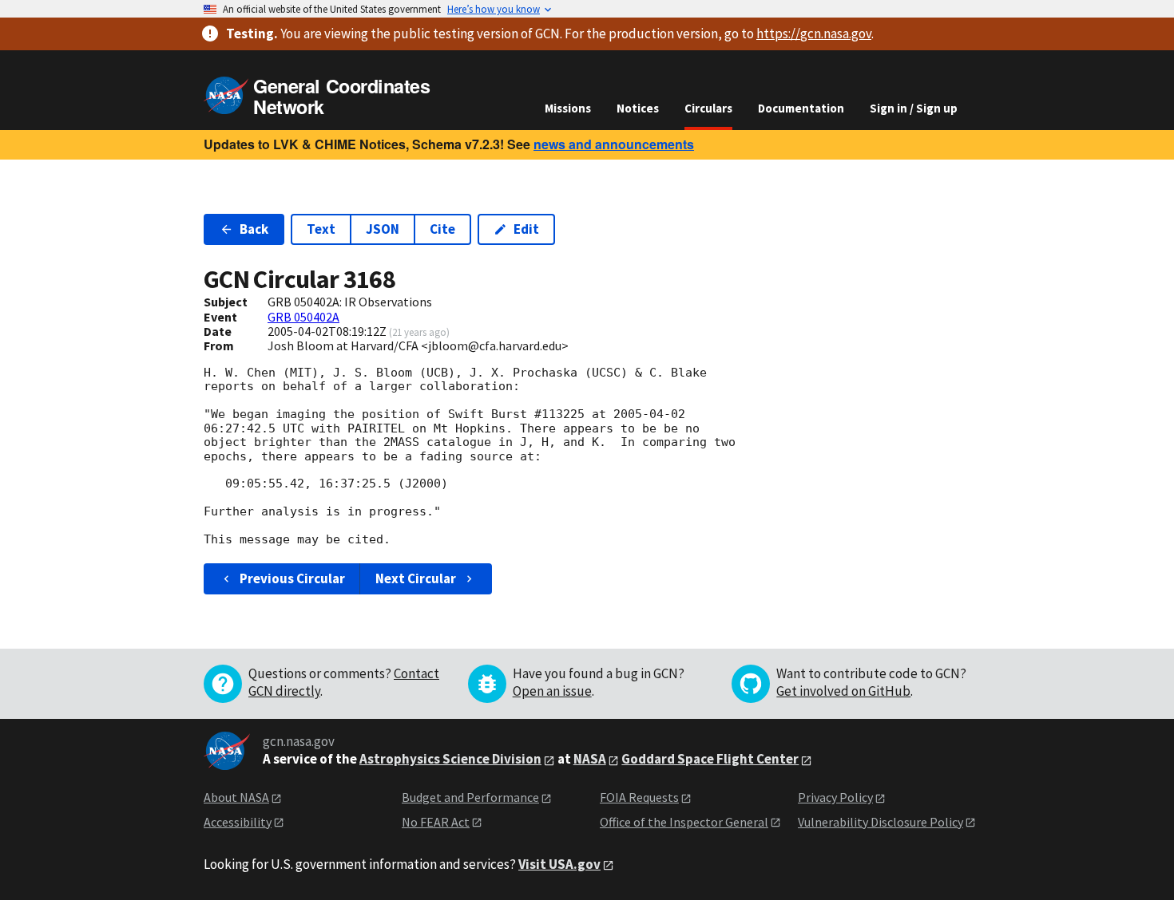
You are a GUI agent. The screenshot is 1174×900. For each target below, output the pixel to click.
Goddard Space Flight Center (710, 759)
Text (321, 229)
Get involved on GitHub (843, 691)
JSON (382, 229)
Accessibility (238, 822)
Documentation (801, 108)
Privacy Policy (835, 797)
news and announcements (613, 144)
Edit (526, 229)
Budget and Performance (470, 797)
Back (254, 229)
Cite (442, 229)
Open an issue (552, 691)
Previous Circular (292, 578)
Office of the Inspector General (684, 822)
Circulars (708, 108)
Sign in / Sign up (914, 108)
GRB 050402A (303, 317)
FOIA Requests (639, 797)
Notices (638, 108)
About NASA (236, 797)
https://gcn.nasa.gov (813, 33)
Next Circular (415, 578)
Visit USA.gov (559, 864)
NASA (589, 759)
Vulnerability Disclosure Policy (880, 822)
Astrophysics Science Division (450, 759)
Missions (568, 108)
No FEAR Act (436, 822)
